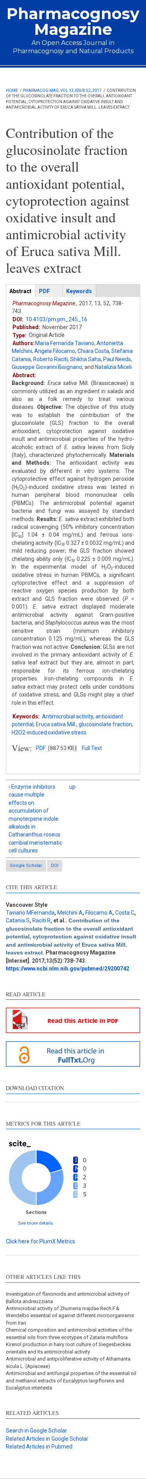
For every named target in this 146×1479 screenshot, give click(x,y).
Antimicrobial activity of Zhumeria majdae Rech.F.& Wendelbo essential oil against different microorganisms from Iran (70, 1315)
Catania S (18, 920)
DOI (54, 865)
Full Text (92, 748)
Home (12, 90)
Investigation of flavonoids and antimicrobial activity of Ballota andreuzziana (67, 1297)
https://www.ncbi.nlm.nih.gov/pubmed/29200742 (67, 968)
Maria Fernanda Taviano (64, 343)
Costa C (124, 913)
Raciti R (41, 920)
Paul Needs (117, 359)
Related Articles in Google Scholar (47, 1439)
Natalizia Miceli (113, 367)
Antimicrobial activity (67, 716)
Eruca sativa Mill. (56, 724)
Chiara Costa (93, 351)
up (71, 787)
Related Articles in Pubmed (39, 1446)
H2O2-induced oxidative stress (49, 732)
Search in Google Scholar (36, 1430)
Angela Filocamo (54, 351)
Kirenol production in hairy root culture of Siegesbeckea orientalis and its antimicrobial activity (68, 1347)
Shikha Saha (85, 359)
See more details (35, 1223)
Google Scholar (26, 865)
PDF (41, 748)
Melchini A (70, 913)
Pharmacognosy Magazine (73, 21)
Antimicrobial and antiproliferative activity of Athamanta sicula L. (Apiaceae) (68, 1362)
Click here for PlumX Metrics (40, 1241)
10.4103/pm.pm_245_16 (56, 319)
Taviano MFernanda (30, 913)
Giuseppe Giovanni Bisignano (47, 367)
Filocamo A (99, 913)
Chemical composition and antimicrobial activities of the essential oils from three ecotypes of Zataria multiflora (69, 1333)
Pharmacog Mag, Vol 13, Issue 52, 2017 (62, 90)
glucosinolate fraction (105, 724)
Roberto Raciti (50, 359)
